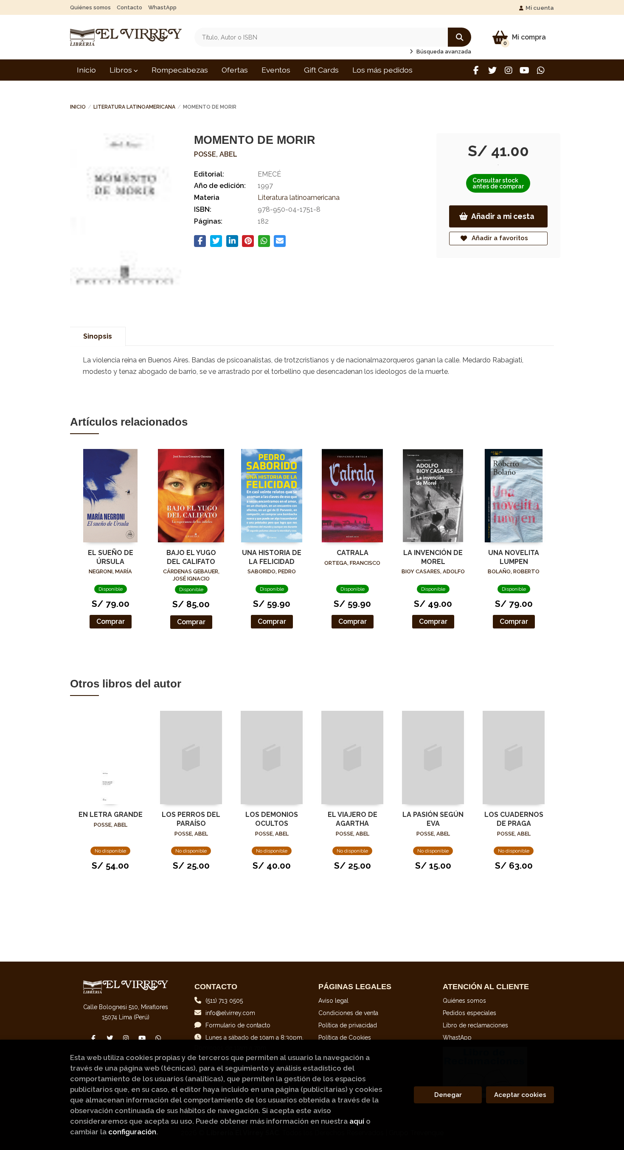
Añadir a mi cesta (502, 216)
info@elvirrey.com (230, 1013)
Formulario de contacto (237, 1025)
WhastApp (162, 7)
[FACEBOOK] (476, 70)
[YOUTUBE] (524, 70)
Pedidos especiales (469, 1013)
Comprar (110, 621)
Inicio (78, 107)
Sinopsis (97, 336)
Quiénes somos (90, 7)
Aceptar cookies (520, 1095)
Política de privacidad (347, 1025)
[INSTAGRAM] (508, 70)
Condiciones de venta (348, 1013)
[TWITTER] (492, 70)
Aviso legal (333, 1000)
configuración (132, 1132)
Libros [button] (122, 69)
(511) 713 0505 (224, 1000)
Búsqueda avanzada (443, 51)
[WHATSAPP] (541, 70)
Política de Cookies (344, 1037)
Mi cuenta (540, 7)
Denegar (448, 1095)
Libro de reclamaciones (475, 1025)
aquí (356, 1121)
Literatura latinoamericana (134, 107)
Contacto (129, 7)
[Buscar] (459, 37)
